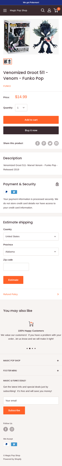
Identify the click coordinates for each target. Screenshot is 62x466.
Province (8, 244)
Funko (7, 86)
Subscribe (14, 410)
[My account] (49, 10)
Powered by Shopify (12, 459)
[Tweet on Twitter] (50, 143)
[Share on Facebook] (37, 143)
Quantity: (8, 107)
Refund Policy (10, 294)
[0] (56, 10)
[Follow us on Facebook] (5, 429)
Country (7, 229)
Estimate (13, 279)
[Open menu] (5, 10)
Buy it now (31, 130)
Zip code (8, 259)
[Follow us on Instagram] (12, 429)
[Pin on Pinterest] (43, 143)
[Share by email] (56, 143)
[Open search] (43, 10)
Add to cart (31, 119)
